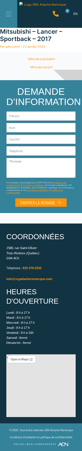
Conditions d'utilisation (34, 185)
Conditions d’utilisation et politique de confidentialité (41, 437)
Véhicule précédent (41, 59)
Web (30, 444)
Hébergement (46, 444)
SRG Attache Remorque (59, 430)
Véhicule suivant (41, 67)
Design (19, 444)
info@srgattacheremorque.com (29, 279)
